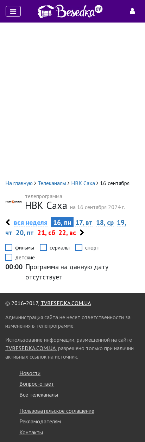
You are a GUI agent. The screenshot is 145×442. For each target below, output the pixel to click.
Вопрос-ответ (36, 383)
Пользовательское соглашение (56, 410)
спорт (92, 247)
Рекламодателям (40, 421)
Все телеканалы (38, 394)
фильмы (24, 247)
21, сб (46, 232)
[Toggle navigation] (13, 11)
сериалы (60, 247)
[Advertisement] (72, 100)
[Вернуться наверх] (133, 421)
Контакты (31, 432)
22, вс (67, 232)
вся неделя (31, 222)
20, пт (25, 232)
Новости (29, 373)
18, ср (105, 222)
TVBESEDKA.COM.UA (65, 303)
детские (25, 257)
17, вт (84, 222)
